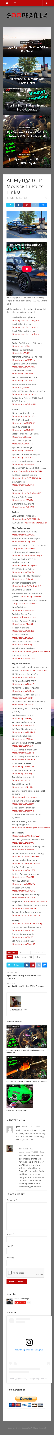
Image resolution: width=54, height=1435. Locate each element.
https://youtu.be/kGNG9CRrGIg (26, 519)
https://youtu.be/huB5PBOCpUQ (27, 923)
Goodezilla (10, 198)
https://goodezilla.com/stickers (26, 327)
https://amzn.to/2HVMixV (23, 890)
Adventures (27, 42)
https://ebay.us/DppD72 (23, 877)
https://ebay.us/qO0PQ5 (23, 507)
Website (10, 1257)
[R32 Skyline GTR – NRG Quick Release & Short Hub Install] (27, 1036)
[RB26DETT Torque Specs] (20, 1096)
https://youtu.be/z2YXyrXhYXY (33, 670)
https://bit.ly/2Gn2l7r (21, 387)
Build (17, 957)
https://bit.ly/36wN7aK (22, 443)
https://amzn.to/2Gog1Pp (23, 684)
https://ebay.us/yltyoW (22, 579)
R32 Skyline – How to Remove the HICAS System (27, 1081)
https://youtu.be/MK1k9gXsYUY (26, 493)
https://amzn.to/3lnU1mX (23, 658)
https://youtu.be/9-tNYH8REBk (26, 915)
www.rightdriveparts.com (24, 617)
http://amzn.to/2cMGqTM (23, 884)
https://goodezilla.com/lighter (25, 320)
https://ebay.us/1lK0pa (22, 457)
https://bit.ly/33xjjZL (21, 353)
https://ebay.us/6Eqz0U (23, 804)
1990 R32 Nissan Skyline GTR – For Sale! (25, 986)
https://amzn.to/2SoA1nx (35, 901)
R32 (30, 957)
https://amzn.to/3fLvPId (23, 485)
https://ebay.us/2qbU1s (23, 810)
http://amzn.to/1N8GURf (23, 423)
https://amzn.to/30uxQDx (23, 416)
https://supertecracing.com (24, 565)
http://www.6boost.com (24, 548)
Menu (13, 3)
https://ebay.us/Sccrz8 (22, 704)
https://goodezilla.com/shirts (25, 334)
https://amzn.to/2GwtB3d (23, 610)
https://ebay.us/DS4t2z (22, 500)
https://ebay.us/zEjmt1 (22, 373)
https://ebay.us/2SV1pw (23, 464)
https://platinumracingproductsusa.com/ (31, 651)
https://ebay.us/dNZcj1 (22, 746)
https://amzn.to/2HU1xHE (23, 732)
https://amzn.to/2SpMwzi (23, 541)
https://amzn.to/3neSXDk (23, 870)
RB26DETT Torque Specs (17, 1110)
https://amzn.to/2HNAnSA (24, 908)
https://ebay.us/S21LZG (23, 637)
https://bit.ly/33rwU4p (22, 644)
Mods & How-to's (27, 127)
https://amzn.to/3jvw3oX (23, 534)
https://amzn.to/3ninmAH (24, 404)
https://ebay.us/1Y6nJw (22, 698)
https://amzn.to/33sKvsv (23, 849)
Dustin (11, 1378)
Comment (12, 1200)
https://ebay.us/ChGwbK (23, 366)
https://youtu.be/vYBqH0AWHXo (28, 471)
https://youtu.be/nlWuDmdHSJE (26, 586)
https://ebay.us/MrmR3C (23, 380)
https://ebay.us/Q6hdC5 (23, 631)
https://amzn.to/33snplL (23, 752)
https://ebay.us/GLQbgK (23, 739)
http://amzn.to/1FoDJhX (23, 430)
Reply (38, 1127)
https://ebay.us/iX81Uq (22, 346)
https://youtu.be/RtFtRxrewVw (26, 836)
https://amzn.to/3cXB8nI (23, 691)
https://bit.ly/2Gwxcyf (22, 437)
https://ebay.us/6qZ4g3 (23, 773)
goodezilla (22, 1378)
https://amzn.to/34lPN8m (23, 759)
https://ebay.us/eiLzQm (23, 842)
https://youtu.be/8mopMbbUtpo (27, 555)
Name (10, 1234)
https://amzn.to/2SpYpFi (23, 930)
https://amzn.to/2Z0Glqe (36, 522)
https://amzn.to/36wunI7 (23, 944)
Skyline (37, 957)
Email (10, 1246)
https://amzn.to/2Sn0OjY (23, 725)
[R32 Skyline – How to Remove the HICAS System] (27, 1067)
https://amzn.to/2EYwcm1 (25, 603)
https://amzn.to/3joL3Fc (23, 937)
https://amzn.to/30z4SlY (23, 572)
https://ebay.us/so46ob (22, 450)
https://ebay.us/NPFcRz (32, 596)
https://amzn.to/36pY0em (24, 394)
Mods (24, 957)
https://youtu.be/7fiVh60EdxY (25, 856)
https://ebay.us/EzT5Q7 (23, 780)
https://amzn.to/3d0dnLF (23, 677)
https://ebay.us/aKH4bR (23, 766)
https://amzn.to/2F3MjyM (23, 360)
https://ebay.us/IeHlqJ (22, 718)
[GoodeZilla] (27, 15)
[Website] (25, 1010)
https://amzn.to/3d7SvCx (23, 897)
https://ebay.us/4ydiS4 (22, 624)
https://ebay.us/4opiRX (22, 787)
